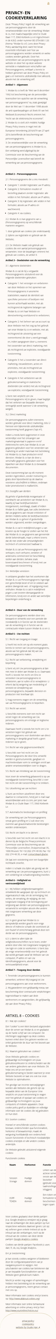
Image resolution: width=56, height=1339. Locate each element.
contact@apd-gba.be (38, 854)
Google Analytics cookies (26, 1239)
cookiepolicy (28, 1324)
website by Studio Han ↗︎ (28, 1327)
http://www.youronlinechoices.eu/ (22, 1310)
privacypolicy (28, 1320)
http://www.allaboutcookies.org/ (24, 1298)
